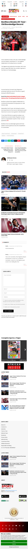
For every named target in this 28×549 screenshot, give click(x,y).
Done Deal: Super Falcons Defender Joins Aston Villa (12, 234)
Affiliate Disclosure (5, 443)
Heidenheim (21, 133)
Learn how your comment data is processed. (13, 316)
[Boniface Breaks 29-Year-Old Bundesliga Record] (14, 50)
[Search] (24, 11)
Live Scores (5, 16)
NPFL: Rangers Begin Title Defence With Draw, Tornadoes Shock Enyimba (18, 384)
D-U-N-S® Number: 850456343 (8, 447)
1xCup (19, 16)
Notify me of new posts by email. (12, 307)
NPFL (23, 16)
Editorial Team (4, 433)
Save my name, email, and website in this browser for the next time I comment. (13, 301)
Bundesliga (13, 133)
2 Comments (5, 28)
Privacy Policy (4, 437)
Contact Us (3, 427)
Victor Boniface (10, 135)
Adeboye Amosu (11, 158)
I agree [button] (14, 541)
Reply (25, 251)
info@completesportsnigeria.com (11, 490)
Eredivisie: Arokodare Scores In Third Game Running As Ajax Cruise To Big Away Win (13, 213)
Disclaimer (3, 435)
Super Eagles (13, 16)
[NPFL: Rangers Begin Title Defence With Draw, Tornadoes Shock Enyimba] (5, 384)
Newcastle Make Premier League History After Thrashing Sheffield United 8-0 (7, 150)
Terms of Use (4, 431)
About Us (3, 425)
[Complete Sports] (14, 11)
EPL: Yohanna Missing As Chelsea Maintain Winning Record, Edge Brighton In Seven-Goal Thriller (17, 407)
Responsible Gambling (6, 445)
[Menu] (3, 11)
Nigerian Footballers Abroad (8, 19)
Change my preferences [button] (14, 546)
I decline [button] (14, 544)
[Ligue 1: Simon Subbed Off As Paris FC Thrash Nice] (14, 182)
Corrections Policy (5, 441)
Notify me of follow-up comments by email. (15, 304)
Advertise (3, 429)
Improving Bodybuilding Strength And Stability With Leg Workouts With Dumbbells (20, 150)
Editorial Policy (4, 439)
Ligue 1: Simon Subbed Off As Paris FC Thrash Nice (13, 191)
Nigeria (3, 135)
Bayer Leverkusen (6, 133)
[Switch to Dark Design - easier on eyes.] (26, 11)
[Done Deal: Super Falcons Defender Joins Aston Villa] (14, 225)
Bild (8, 120)
